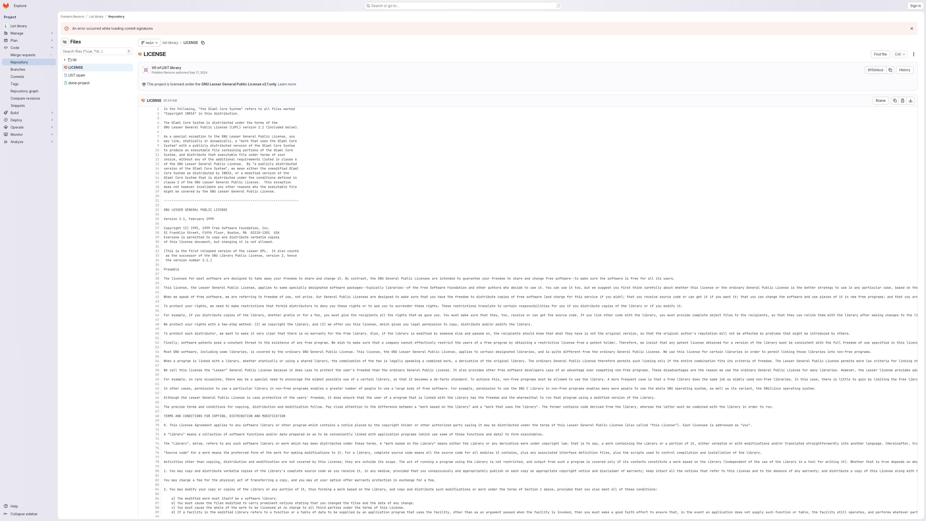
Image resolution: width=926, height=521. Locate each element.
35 (157, 265)
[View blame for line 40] (142, 287)
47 (157, 320)
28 (157, 233)
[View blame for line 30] (142, 242)
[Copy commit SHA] (890, 70)
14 (157, 168)
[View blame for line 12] (142, 159)
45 (157, 310)
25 (157, 219)
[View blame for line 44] (142, 306)
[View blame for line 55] (142, 356)
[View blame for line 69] (142, 420)
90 (157, 517)
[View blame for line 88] (142, 507)
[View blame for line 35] (142, 264)
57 (157, 365)
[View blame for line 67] (142, 411)
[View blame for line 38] (142, 278)
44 (157, 306)
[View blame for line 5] (142, 127)
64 (157, 398)
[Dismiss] (912, 28)
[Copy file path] (203, 43)
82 (157, 480)
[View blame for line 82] (142, 480)
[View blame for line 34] (142, 260)
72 (157, 434)
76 (157, 453)
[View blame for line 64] (142, 397)
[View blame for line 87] (142, 503)
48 (157, 324)
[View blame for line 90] (142, 516)
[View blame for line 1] (142, 109)
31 (157, 246)
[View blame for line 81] (142, 475)
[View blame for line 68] (142, 416)
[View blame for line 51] (142, 338)
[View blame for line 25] (142, 219)
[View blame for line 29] (142, 237)
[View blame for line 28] (142, 232)
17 (157, 182)
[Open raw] (902, 100)
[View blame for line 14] (142, 168)
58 (157, 370)
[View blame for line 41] (142, 292)
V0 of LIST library (166, 68)
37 (157, 274)
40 (157, 288)
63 (157, 393)
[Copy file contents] (895, 100)
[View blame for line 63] (142, 393)
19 (157, 191)
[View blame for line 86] (142, 498)
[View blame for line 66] (142, 406)
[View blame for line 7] (142, 136)
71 (157, 430)
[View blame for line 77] (142, 457)
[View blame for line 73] (142, 439)
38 (157, 278)
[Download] (910, 100)
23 (157, 210)
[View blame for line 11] (142, 154)
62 (157, 388)
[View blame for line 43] (142, 301)
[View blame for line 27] (142, 228)
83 (157, 485)
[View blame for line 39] (142, 283)
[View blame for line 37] (142, 274)
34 (157, 260)
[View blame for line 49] (142, 329)
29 (157, 237)
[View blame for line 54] (142, 352)
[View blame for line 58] (142, 370)
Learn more (287, 84)
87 (157, 503)
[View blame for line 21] (142, 200)
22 (157, 205)
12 (157, 159)
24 (157, 214)
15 (157, 173)
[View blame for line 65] (142, 402)
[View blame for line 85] (142, 494)
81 (157, 475)
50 (157, 333)
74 (157, 443)
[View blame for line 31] (142, 246)
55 (157, 356)
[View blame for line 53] (142, 347)
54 (157, 352)
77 (157, 457)
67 (157, 411)
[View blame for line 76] (142, 452)
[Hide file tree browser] (64, 42)
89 (157, 512)
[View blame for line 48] (142, 324)
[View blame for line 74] (142, 443)
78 (157, 462)
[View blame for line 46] (142, 315)
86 (157, 498)
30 (157, 242)
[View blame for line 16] (142, 177)
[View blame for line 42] (142, 297)
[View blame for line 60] (142, 379)
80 (157, 471)
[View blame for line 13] (142, 164)
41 (157, 292)
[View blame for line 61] (142, 384)
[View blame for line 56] (142, 361)
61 (157, 384)
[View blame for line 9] (142, 145)
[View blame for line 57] (142, 365)
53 (157, 347)
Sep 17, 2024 (198, 72)
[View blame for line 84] (142, 489)
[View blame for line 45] (142, 310)
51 (157, 338)
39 (157, 283)
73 (157, 439)
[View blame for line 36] (142, 269)
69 (157, 420)
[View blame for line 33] (142, 255)
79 (157, 466)
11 (157, 155)
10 (157, 150)
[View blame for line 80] (142, 471)
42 (157, 297)
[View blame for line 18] (142, 187)
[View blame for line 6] (142, 132)
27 (157, 228)
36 (157, 269)
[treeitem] (97, 60)
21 (157, 201)
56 (157, 361)
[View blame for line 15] (142, 173)
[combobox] (97, 51)
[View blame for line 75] (142, 448)
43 (157, 301)
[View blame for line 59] (142, 374)
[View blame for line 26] (142, 223)
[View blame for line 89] (142, 512)
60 (157, 379)
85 (157, 494)
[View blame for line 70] (142, 425)
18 (157, 187)
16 (157, 178)
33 (157, 256)
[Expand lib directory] (65, 60)
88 (157, 508)
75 (157, 448)
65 (157, 402)
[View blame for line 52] (142, 342)
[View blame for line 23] (142, 209)
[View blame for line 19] (142, 191)
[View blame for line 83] (142, 484)
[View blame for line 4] (142, 122)
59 (157, 375)
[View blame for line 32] (142, 251)
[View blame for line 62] (142, 388)
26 (157, 223)
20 (157, 196)
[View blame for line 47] (142, 319)
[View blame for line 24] (142, 214)
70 (157, 425)
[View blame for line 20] (142, 196)
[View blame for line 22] (142, 205)
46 (157, 315)
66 (157, 407)
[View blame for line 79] (142, 466)
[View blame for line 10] (142, 150)
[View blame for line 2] (142, 113)
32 (157, 251)
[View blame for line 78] (142, 461)
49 (157, 329)
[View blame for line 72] (142, 434)
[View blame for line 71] (142, 429)
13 (157, 164)
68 (157, 416)
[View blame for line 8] (142, 141)
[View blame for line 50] (142, 333)
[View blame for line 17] (142, 182)
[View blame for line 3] (142, 118)
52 (157, 343)
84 (157, 489)
